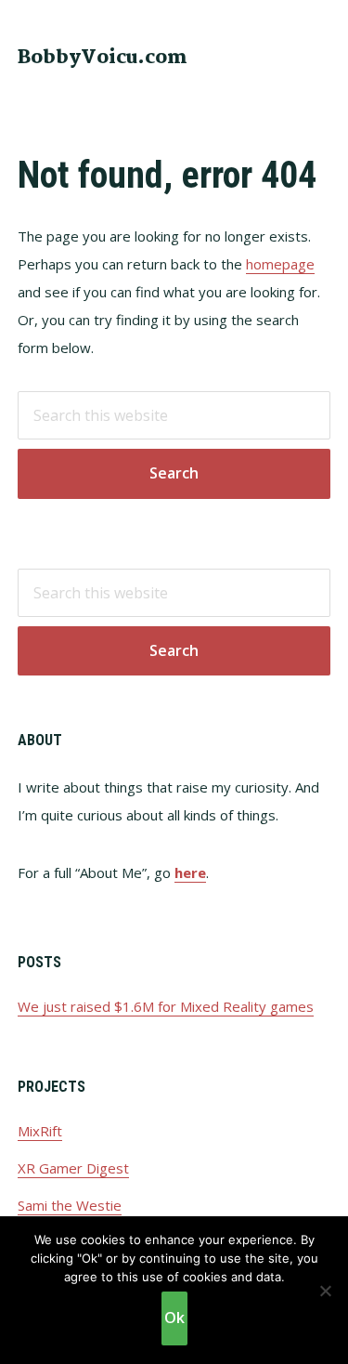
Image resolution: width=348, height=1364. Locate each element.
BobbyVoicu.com (102, 57)
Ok (174, 1317)
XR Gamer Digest (73, 1168)
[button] (318, 56)
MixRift (40, 1130)
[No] (325, 1290)
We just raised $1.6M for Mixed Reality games (166, 1006)
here (190, 872)
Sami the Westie (70, 1205)
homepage (280, 264)
